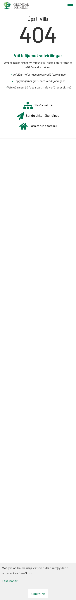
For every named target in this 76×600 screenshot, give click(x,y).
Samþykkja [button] (38, 593)
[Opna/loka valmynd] (70, 5)
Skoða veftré (43, 105)
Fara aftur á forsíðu (43, 126)
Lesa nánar (10, 581)
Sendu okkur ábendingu (42, 115)
